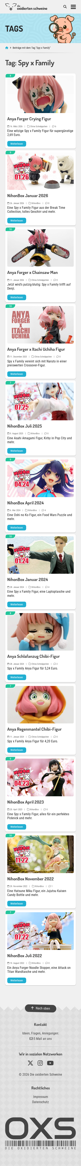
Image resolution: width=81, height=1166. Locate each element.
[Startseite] (7, 47)
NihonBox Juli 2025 (24, 426)
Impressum (40, 1097)
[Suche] (65, 7)
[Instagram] (40, 1064)
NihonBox (35, 203)
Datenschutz (40, 1102)
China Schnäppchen (38, 126)
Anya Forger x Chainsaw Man (32, 272)
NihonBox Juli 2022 (24, 955)
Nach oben (43, 1008)
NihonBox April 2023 (25, 802)
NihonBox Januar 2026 (27, 195)
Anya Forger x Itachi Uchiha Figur (36, 349)
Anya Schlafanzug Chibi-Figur (33, 656)
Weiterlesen (16, 143)
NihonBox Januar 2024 (27, 579)
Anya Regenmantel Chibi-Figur (34, 729)
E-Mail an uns (42, 1039)
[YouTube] (50, 1064)
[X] (30, 1064)
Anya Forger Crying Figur (29, 118)
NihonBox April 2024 (25, 502)
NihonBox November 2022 (30, 878)
